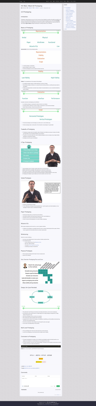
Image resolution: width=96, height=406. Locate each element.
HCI (34, 7)
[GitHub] (47, 402)
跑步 (51, 1)
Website (49, 376)
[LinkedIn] (54, 402)
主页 (48, 1)
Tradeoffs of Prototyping (70, 11)
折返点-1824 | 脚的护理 (28, 366)
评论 (66, 29)
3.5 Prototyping (67, 7)
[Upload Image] (27, 386)
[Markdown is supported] (22, 386)
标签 (65, 1)
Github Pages (48, 404)
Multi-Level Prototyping (70, 26)
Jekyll (44, 404)
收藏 (68, 1)
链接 (72, 1)
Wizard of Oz (68, 17)
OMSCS (37, 7)
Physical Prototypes (69, 20)
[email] (49, 402)
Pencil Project (31, 245)
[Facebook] (53, 402)
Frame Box (37, 245)
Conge (21, 1)
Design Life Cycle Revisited (71, 24)
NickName (23, 376)
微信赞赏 (44, 361)
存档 (55, 1)
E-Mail (36, 376)
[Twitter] (51, 402)
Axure (40, 242)
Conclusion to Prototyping (70, 27)
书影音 (58, 1)
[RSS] (56, 402)
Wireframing (68, 19)
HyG (57, 404)
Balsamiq (37, 242)
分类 (62, 1)
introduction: (68, 8)
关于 (75, 1)
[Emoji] (24, 386)
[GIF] (25, 386)
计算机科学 (30, 7)
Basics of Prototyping (70, 10)
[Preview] (28, 386)
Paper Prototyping (69, 16)
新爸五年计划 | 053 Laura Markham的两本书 (31, 368)
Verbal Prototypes (69, 14)
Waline (58, 394)
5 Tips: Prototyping (69, 13)
